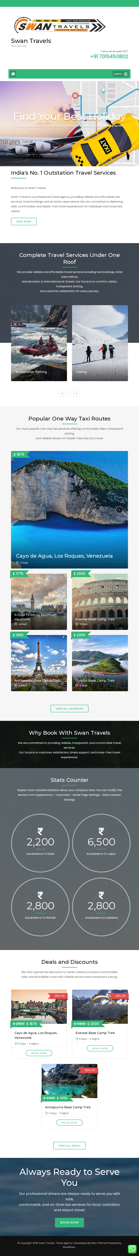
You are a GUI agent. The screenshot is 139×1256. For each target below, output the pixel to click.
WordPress (69, 1247)
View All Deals (69, 1145)
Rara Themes (99, 1243)
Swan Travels (31, 40)
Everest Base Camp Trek (95, 619)
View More (23, 221)
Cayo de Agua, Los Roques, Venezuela (64, 556)
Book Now (39, 1053)
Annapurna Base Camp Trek (37, 681)
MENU (118, 73)
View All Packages (69, 708)
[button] (62, 393)
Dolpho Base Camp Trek (94, 681)
